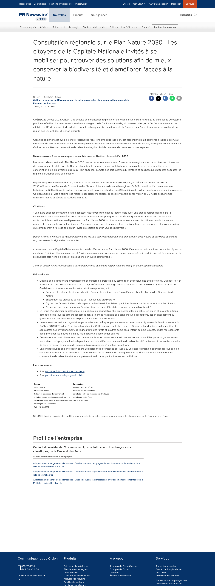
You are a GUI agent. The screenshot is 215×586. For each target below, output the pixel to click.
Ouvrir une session (158, 4)
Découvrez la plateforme (76, 566)
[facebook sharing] (151, 99)
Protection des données (167, 575)
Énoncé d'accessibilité (120, 575)
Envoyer (190, 4)
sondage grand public (71, 375)
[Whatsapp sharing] (172, 99)
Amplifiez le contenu (74, 582)
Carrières (114, 572)
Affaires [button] (44, 27)
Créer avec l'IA (71, 572)
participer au (52, 375)
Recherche (186, 15)
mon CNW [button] (138, 4)
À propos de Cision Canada (123, 566)
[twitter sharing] (158, 99)
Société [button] (145, 27)
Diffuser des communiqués (77, 575)
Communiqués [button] (28, 27)
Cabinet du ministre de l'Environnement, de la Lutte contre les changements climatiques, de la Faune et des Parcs (82, 449)
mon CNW (161, 572)
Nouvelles (59, 15)
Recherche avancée (165, 27)
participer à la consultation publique (65, 371)
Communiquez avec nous (30, 575)
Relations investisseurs (60, 4)
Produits (78, 15)
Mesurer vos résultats (74, 578)
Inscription (176, 4)
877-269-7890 (28, 566)
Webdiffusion (81, 4)
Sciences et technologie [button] (65, 27)
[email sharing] (179, 99)
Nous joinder (99, 15)
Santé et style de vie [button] (94, 27)
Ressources (25, 4)
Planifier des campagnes (76, 569)
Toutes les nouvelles (166, 566)
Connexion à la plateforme (168, 569)
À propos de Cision (119, 569)
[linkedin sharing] (165, 99)
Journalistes (40, 4)
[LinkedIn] (19, 579)
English (126, 4)
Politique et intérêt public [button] (123, 27)
